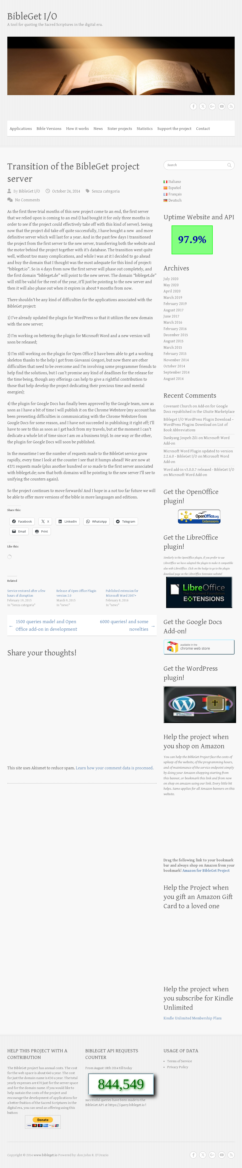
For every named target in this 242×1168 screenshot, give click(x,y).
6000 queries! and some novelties (128, 625)
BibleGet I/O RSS (231, 106)
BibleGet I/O (32, 16)
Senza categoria (106, 191)
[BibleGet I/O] (121, 62)
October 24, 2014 (66, 191)
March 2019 (173, 297)
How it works (77, 128)
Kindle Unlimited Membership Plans (193, 1018)
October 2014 (174, 366)
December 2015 (176, 335)
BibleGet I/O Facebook (193, 106)
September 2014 (177, 372)
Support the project (174, 128)
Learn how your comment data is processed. (115, 768)
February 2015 (175, 354)
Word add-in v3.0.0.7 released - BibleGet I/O (199, 469)
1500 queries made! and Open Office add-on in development (43, 625)
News (98, 128)
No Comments (27, 200)
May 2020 (171, 285)
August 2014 (174, 379)
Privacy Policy (177, 1067)
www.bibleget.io (45, 1155)
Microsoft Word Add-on (188, 475)
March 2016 (173, 322)
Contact (203, 128)
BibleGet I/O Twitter (202, 106)
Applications (21, 128)
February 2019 (175, 304)
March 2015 (173, 347)
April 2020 (172, 291)
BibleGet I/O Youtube (221, 106)
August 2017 (174, 310)
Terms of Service (179, 1061)
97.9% (192, 239)
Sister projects (120, 128)
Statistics (145, 128)
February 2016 (175, 329)
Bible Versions (49, 128)
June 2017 (171, 316)
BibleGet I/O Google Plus (212, 106)
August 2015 (174, 341)
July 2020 (171, 279)
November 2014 (176, 360)
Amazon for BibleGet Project (206, 870)
